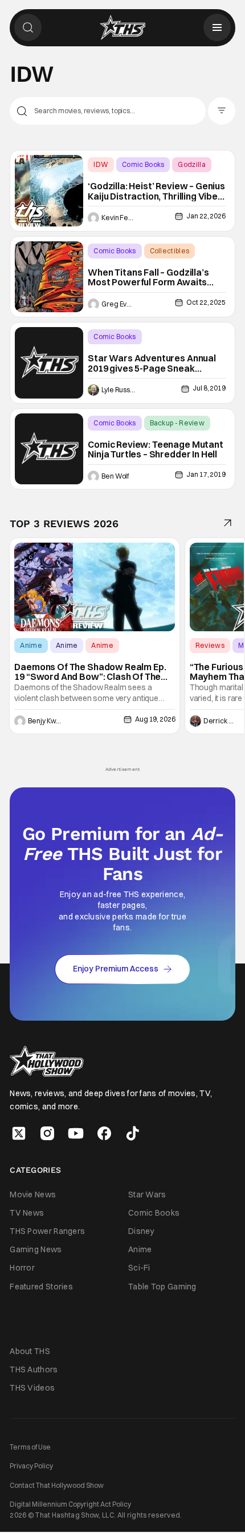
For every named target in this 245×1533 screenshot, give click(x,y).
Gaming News (36, 1249)
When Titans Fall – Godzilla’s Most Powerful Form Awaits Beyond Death (148, 278)
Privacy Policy (31, 1466)
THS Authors (34, 1369)
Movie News (33, 1194)
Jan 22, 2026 (205, 216)
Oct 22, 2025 (205, 302)
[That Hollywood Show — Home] (122, 27)
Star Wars (147, 1194)
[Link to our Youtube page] (76, 1133)
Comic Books (143, 164)
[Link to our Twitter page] (19, 1133)
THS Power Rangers (47, 1231)
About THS (30, 1351)
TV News (27, 1213)
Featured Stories (41, 1286)
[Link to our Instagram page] (47, 1133)
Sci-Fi (139, 1268)
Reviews (209, 645)
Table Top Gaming (162, 1286)
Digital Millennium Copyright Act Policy (70, 1504)
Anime (31, 645)
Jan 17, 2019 (205, 474)
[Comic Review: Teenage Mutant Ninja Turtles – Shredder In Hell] (49, 449)
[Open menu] (217, 27)
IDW (100, 164)
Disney (141, 1231)
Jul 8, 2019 (209, 388)
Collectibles (170, 250)
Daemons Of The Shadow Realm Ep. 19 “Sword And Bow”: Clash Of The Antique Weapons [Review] (90, 672)
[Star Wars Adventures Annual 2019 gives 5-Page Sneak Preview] (49, 363)
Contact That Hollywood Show (57, 1485)
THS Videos (32, 1388)
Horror (22, 1268)
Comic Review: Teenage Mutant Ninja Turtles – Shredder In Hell (155, 450)
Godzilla (191, 164)
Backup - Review (177, 423)
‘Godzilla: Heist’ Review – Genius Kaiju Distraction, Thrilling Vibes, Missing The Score (156, 191)
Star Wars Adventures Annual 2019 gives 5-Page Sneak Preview (152, 363)
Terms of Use (30, 1447)
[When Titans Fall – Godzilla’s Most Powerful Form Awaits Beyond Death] (49, 277)
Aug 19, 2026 (155, 719)
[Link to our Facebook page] (104, 1133)
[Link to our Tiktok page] (133, 1133)
